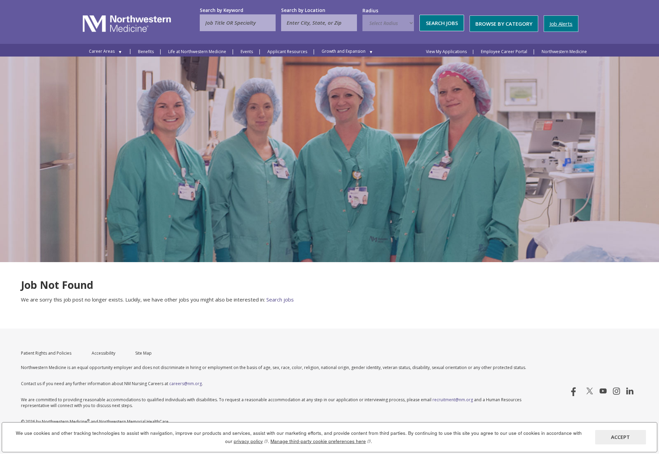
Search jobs (280, 299)
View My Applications (446, 51)
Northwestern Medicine (564, 51)
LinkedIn (630, 391)
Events (247, 51)
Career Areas (102, 51)
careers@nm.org (185, 383)
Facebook (576, 391)
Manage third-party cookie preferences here (320, 441)
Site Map (143, 353)
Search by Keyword (221, 10)
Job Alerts (561, 23)
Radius (370, 11)
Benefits (146, 51)
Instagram (616, 391)
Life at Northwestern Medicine (197, 51)
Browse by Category (503, 23)
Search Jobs (442, 23)
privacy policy (251, 441)
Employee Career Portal (504, 51)
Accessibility (103, 353)
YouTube (603, 391)
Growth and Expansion (344, 51)
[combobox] (319, 22)
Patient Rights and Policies (46, 353)
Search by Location (303, 10)
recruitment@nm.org (452, 400)
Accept (620, 436)
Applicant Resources (287, 51)
